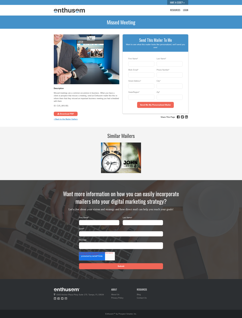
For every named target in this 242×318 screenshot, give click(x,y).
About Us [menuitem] (115, 294)
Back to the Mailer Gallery (66, 119)
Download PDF (66, 114)
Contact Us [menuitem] (142, 298)
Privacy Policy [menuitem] (117, 298)
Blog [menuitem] (139, 294)
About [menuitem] (114, 289)
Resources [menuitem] (175, 10)
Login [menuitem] (185, 10)
